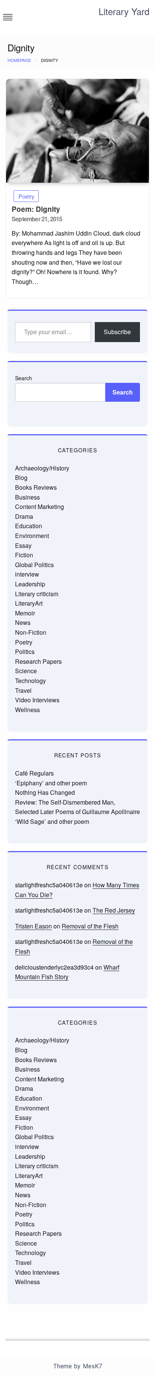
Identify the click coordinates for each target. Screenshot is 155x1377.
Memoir (25, 613)
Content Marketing (39, 506)
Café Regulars (34, 773)
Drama (24, 516)
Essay (23, 545)
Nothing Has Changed (45, 792)
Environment (32, 535)
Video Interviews (37, 699)
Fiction (24, 554)
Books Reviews (36, 487)
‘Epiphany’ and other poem (51, 783)
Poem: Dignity (36, 209)
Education (28, 525)
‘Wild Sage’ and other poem (52, 821)
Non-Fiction (30, 632)
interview (27, 574)
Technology (30, 680)
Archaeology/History (42, 468)
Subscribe (117, 331)
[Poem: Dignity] (77, 131)
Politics (25, 651)
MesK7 (92, 1366)
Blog (21, 477)
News (22, 622)
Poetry (26, 196)
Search (23, 378)
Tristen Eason (33, 926)
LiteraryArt (29, 603)
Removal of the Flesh (90, 926)
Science (26, 670)
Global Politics (34, 564)
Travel (23, 690)
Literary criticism (36, 593)
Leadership (30, 584)
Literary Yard (124, 11)
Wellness (27, 709)
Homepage (19, 60)
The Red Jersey (114, 910)
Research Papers (38, 661)
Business (27, 497)
